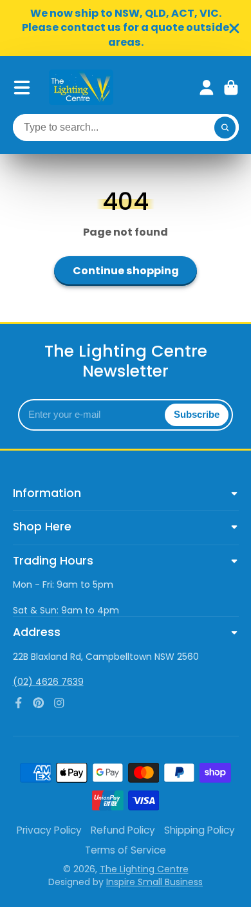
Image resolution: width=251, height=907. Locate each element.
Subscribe (196, 414)
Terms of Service (125, 850)
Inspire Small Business (154, 881)
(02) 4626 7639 (48, 681)
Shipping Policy (199, 830)
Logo (81, 87)
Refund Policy (123, 830)
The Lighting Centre (144, 869)
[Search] (225, 127)
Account (206, 87)
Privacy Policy (49, 830)
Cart (231, 87)
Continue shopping (126, 270)
